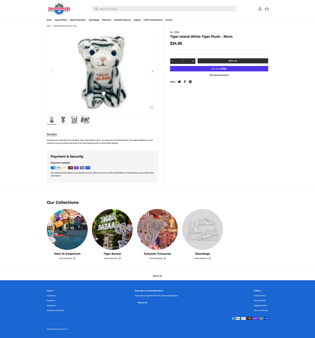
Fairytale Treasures (122, 20)
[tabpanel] (102, 142)
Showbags (202, 253)
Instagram (51, 305)
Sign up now (142, 302)
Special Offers (61, 20)
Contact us (51, 295)
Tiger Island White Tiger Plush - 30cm (65, 26)
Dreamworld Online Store (60, 329)
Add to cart (233, 61)
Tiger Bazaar (94, 20)
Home (49, 20)
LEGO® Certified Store (153, 20)
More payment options (219, 75)
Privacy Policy (260, 295)
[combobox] (164, 8)
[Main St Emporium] (67, 229)
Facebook (51, 300)
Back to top (157, 276)
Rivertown (106, 20)
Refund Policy (260, 300)
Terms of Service (261, 310)
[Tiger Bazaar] (112, 229)
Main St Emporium (78, 20)
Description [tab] (52, 134)
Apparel (137, 20)
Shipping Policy (260, 305)
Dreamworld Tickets (55, 310)
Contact (169, 20)
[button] (266, 8)
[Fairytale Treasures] (157, 229)
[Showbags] (202, 229)
